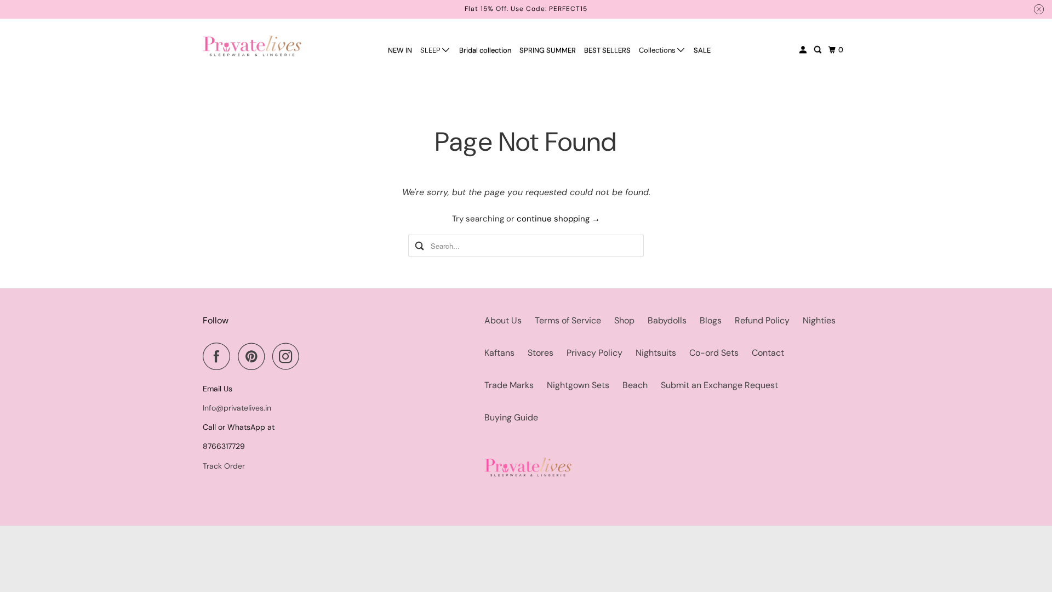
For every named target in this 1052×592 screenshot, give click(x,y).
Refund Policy (762, 320)
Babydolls (667, 320)
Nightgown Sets (578, 385)
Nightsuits (656, 352)
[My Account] (803, 50)
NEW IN (400, 50)
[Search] (818, 50)
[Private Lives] (252, 46)
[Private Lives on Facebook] (219, 356)
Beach (635, 385)
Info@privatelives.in (237, 408)
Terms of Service (568, 320)
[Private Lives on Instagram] (288, 356)
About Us (503, 320)
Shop (624, 320)
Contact (768, 352)
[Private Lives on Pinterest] (254, 356)
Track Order (224, 466)
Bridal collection (485, 50)
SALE (702, 50)
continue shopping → (558, 218)
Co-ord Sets (714, 352)
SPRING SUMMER (547, 50)
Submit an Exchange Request (719, 385)
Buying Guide (511, 417)
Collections (658, 50)
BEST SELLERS (607, 50)
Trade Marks (509, 385)
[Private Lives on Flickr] (310, 356)
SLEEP (431, 50)
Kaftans (499, 352)
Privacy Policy (594, 352)
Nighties (819, 320)
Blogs (711, 320)
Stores (540, 352)
